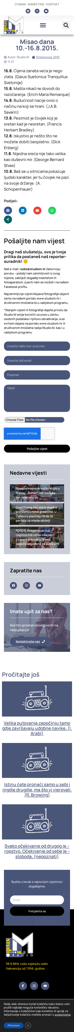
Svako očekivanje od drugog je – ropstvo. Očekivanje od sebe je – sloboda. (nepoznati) (37, 851)
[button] (43, 25)
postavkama (63, 1014)
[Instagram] (37, 11)
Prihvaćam (14, 1025)
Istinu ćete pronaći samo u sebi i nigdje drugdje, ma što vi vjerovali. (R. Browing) (37, 789)
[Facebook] (28, 11)
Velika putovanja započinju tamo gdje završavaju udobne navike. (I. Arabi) (37, 728)
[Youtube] (46, 11)
